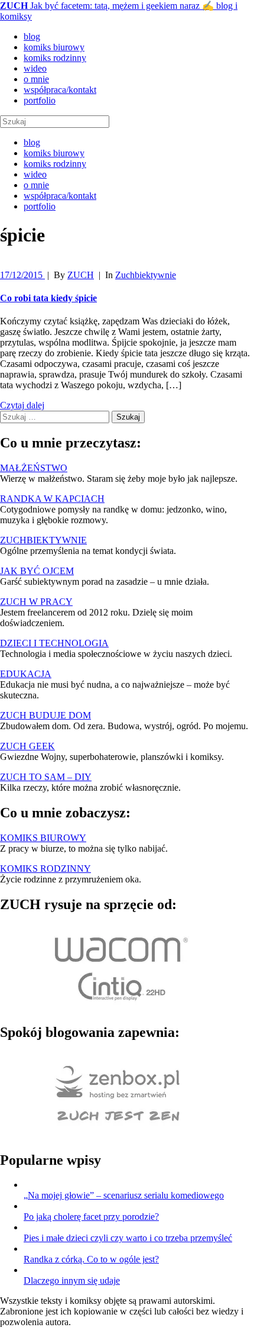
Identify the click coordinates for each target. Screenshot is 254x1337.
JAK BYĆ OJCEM (37, 571)
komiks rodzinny (55, 58)
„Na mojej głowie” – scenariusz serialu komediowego (124, 1195)
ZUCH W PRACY (36, 602)
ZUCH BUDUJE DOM (45, 715)
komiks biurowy (54, 47)
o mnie (36, 79)
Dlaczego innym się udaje (72, 1280)
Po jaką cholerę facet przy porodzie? (91, 1217)
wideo (35, 68)
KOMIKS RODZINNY (45, 869)
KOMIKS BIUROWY (43, 838)
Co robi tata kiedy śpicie (48, 298)
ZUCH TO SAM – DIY (46, 777)
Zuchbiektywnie (145, 275)
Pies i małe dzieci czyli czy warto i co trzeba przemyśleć (128, 1238)
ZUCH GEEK (27, 746)
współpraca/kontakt (60, 90)
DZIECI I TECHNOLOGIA (54, 643)
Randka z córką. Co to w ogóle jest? (91, 1259)
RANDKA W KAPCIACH (52, 499)
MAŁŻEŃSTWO (33, 468)
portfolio (40, 100)
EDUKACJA (25, 674)
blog (32, 36)
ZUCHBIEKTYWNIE (43, 540)
